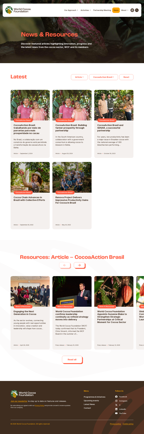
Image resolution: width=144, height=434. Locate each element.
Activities (85, 10)
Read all (72, 359)
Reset (126, 77)
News (116, 10)
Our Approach (70, 10)
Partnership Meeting (102, 10)
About (124, 10)
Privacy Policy (39, 405)
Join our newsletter (19, 401)
